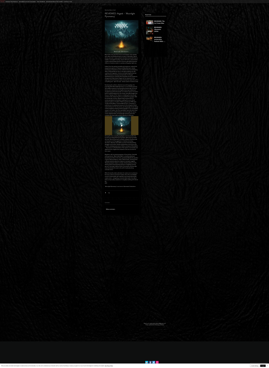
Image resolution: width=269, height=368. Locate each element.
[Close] (267, 366)
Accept (262, 365)
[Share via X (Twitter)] (109, 192)
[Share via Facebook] (105, 192)
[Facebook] (150, 362)
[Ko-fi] (146, 362)
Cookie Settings (254, 365)
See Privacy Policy (109, 365)
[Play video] (121, 125)
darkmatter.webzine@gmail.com (158, 323)
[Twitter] (153, 362)
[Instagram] (157, 362)
